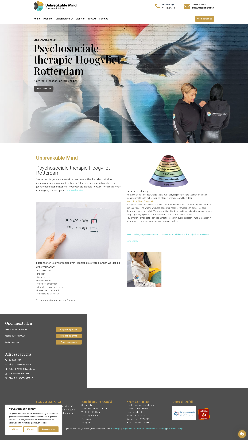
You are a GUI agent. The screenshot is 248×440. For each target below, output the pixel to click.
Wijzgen (15, 429)
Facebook (86, 419)
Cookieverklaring (175, 428)
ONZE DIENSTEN (43, 88)
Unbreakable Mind (75, 190)
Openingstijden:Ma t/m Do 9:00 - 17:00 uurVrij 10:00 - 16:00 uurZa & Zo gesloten (94, 410)
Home (37, 18)
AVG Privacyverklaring (156, 428)
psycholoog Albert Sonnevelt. (140, 201)
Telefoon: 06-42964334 (137, 408)
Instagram (86, 422)
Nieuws (92, 18)
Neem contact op (204, 19)
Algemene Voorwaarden (133, 428)
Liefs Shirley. (132, 241)
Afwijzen (30, 429)
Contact (103, 18)
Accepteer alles (48, 429)
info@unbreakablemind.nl (203, 8)
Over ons (47, 18)
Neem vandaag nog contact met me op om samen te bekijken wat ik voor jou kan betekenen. (168, 234)
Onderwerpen (63, 18)
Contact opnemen (69, 342)
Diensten (80, 18)
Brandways (116, 428)
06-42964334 (168, 8)
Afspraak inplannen (68, 329)
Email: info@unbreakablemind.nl (142, 405)
